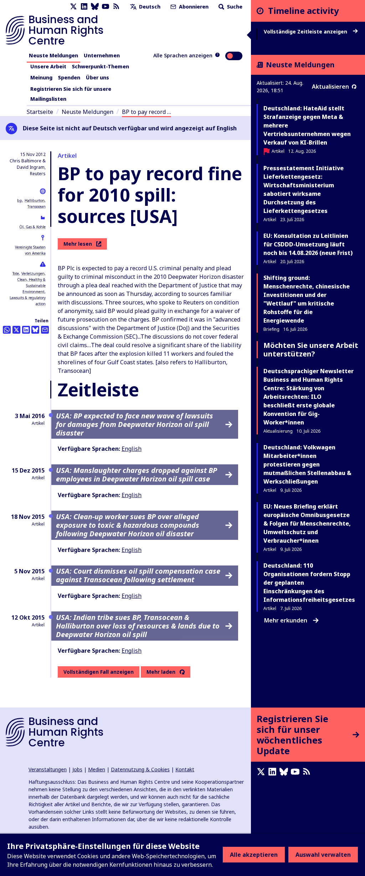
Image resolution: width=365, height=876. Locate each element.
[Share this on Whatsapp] (7, 330)
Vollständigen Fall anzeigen (98, 671)
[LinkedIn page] (84, 6)
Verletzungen (33, 273)
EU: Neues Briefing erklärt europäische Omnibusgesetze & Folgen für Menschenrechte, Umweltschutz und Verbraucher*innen (307, 523)
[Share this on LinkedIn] (26, 330)
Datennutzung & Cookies (140, 769)
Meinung (41, 77)
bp (19, 200)
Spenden (69, 77)
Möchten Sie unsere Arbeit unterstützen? (310, 349)
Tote (15, 273)
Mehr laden (160, 672)
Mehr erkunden (285, 620)
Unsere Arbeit (48, 66)
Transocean (36, 206)
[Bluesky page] (95, 6)
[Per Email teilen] (45, 330)
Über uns (97, 77)
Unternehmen (102, 55)
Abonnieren (193, 6)
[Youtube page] (105, 6)
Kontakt (184, 769)
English (132, 449)
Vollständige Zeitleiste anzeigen (306, 31)
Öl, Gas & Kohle (32, 226)
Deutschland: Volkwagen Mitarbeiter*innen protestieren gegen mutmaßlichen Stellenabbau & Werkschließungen (307, 464)
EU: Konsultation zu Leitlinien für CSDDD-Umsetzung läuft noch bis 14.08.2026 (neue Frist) (308, 244)
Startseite (40, 112)
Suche (234, 6)
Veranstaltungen (48, 769)
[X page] (73, 6)
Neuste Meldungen (53, 55)
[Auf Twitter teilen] (16, 330)
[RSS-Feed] (116, 6)
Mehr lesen (77, 243)
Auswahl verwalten (323, 855)
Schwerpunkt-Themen (100, 66)
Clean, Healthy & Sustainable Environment (31, 285)
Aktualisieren (330, 86)
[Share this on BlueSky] (35, 330)
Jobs (77, 769)
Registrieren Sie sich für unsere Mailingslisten (70, 93)
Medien (96, 769)
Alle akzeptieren (254, 855)
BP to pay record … (146, 112)
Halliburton (35, 200)
